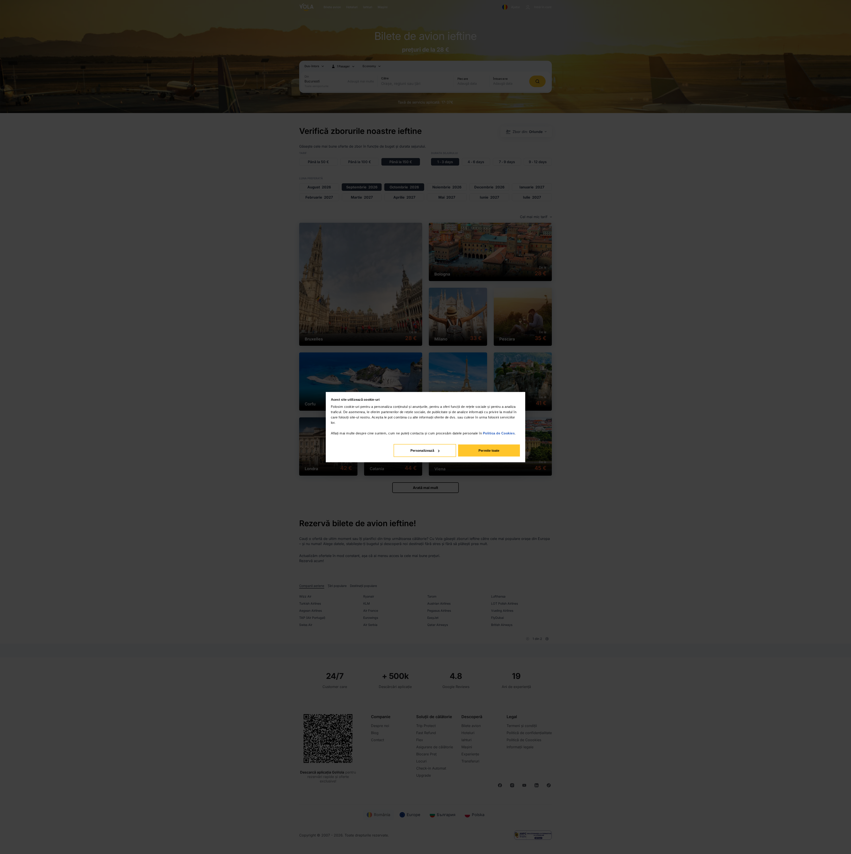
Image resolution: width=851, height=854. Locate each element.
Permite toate (488, 450)
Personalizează (422, 450)
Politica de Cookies (499, 433)
